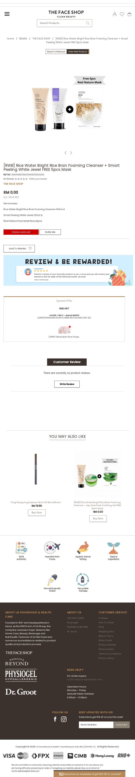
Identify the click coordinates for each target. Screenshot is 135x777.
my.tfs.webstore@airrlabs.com (84, 679)
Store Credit (105, 640)
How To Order (106, 622)
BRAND (23, 38)
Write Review (67, 384)
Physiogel (72, 622)
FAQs (101, 626)
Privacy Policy (106, 658)
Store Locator (106, 649)
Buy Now (37, 512)
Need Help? (75, 670)
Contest (103, 618)
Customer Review (67, 362)
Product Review (107, 644)
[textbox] (64, 23)
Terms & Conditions (110, 653)
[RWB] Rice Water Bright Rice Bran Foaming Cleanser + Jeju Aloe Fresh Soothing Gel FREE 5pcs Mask (97, 505)
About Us (74, 612)
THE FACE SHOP (41, 38)
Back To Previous (56, 51)
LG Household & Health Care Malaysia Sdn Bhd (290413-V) (65, 746)
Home (10, 38)
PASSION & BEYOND (77, 626)
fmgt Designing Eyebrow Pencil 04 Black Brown (36, 502)
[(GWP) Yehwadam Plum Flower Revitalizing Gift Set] (64, 328)
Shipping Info (106, 631)
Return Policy (106, 635)
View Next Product (77, 51)
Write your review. (38, 178)
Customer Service (113, 612)
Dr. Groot (72, 631)
